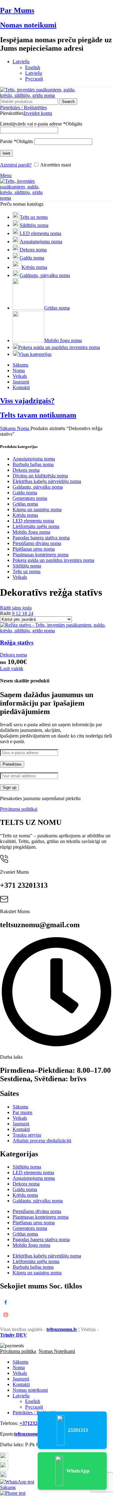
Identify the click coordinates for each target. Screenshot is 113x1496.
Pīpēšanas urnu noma (34, 549)
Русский (34, 78)
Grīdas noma (25, 503)
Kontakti (21, 1129)
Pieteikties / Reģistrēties (36, 1412)
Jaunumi (21, 1123)
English (32, 67)
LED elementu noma (33, 520)
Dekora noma (26, 470)
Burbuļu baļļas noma (33, 464)
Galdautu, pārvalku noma (38, 487)
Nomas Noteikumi (57, 1351)
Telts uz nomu (26, 571)
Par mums (22, 1112)
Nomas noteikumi (28, 25)
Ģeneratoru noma (30, 498)
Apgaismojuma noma (34, 458)
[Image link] (4, 1459)
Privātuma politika (18, 1351)
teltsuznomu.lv (61, 1329)
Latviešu (33, 73)
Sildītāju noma (27, 565)
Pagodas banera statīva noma (41, 537)
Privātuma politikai (18, 809)
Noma (23, 428)
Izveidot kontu (38, 113)
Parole (16, 141)
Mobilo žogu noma (31, 532)
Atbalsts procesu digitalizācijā (42, 1140)
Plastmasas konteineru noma (40, 554)
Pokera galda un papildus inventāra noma (53, 560)
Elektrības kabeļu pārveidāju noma (47, 481)
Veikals (20, 577)
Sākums (8, 428)
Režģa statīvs (16, 642)
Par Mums (17, 10)
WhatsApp (77, 1470)
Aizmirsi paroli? (16, 164)
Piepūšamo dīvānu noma (37, 543)
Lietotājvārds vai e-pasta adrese (41, 123)
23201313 (78, 1430)
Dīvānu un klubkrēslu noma (40, 475)
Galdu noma (25, 492)
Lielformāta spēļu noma (36, 526)
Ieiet (6, 153)
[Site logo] (39, 95)
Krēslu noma (25, 515)
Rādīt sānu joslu (16, 607)
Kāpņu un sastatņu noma (37, 509)
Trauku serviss (27, 1135)
